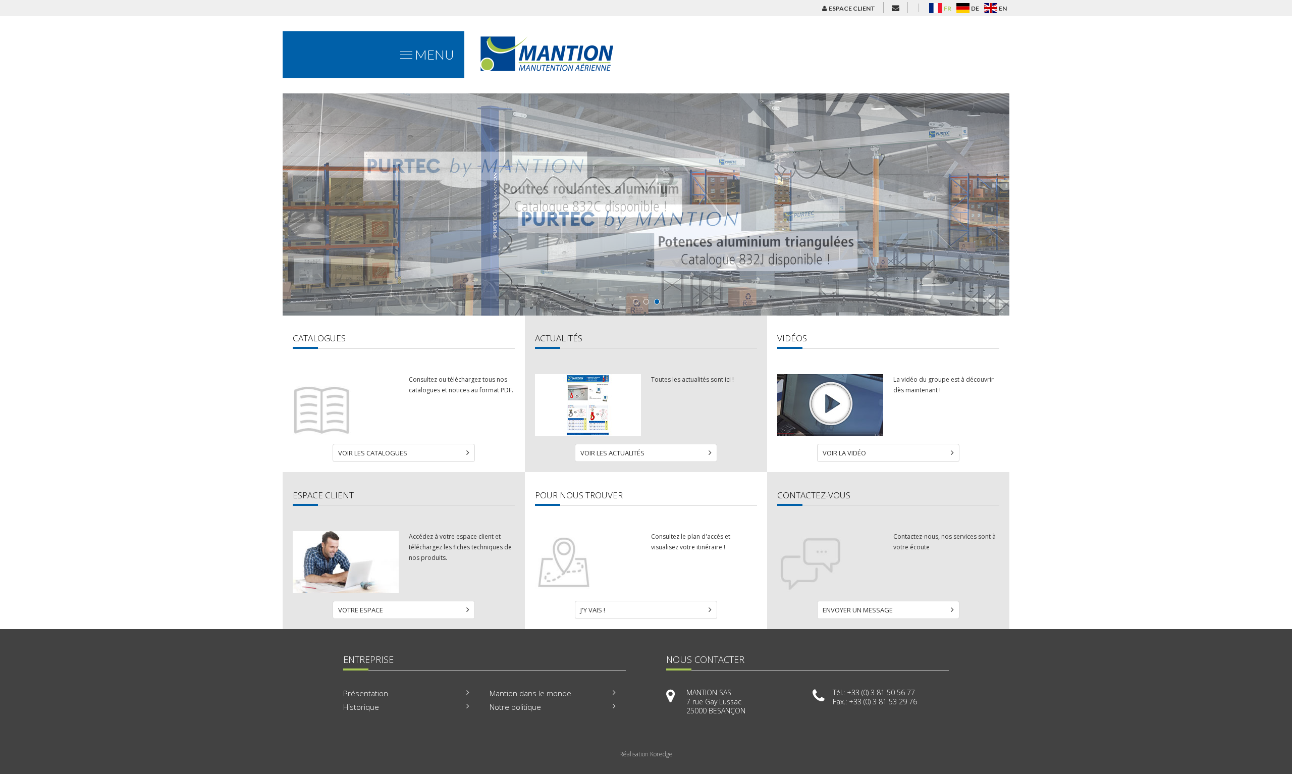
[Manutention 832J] (646, 204)
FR (947, 8)
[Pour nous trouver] (588, 590)
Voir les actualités (612, 452)
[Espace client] (346, 590)
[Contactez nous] (895, 7)
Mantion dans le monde (530, 693)
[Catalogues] (346, 433)
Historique (361, 707)
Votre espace (360, 609)
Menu (433, 54)
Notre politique (515, 707)
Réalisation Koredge (646, 754)
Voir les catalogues (372, 452)
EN (1003, 8)
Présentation (365, 693)
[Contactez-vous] (830, 590)
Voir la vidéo (844, 452)
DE (975, 8)
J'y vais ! (592, 609)
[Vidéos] (830, 433)
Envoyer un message (858, 609)
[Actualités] (588, 433)
